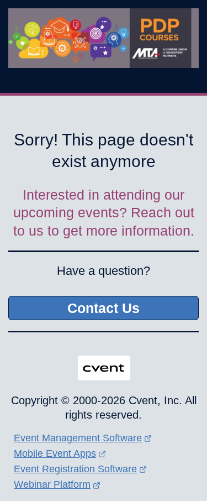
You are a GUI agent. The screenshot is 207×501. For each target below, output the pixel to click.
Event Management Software (78, 437)
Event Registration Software (75, 468)
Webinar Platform (52, 484)
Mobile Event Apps (55, 453)
